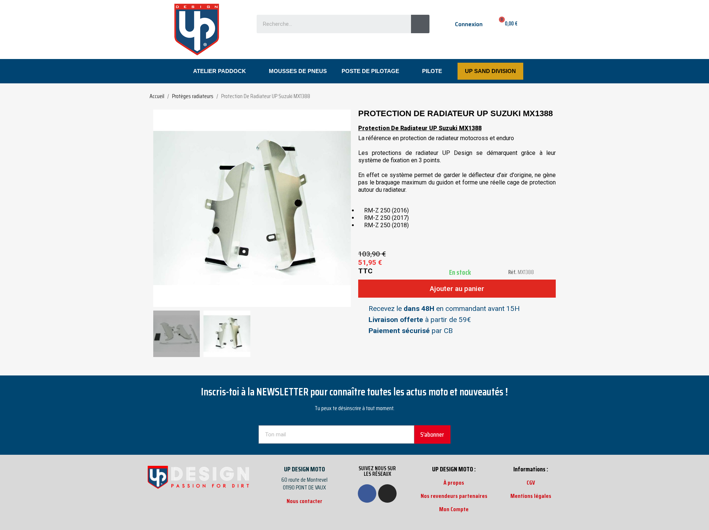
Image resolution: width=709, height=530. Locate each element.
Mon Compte (454, 509)
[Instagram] (387, 493)
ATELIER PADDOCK (219, 71)
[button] (160, 208)
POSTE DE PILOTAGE (370, 71)
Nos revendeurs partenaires (454, 495)
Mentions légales (530, 495)
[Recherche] (420, 24)
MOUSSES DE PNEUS (298, 71)
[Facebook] (367, 493)
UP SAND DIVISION (490, 71)
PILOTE (432, 71)
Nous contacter (304, 501)
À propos (453, 482)
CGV (531, 482)
